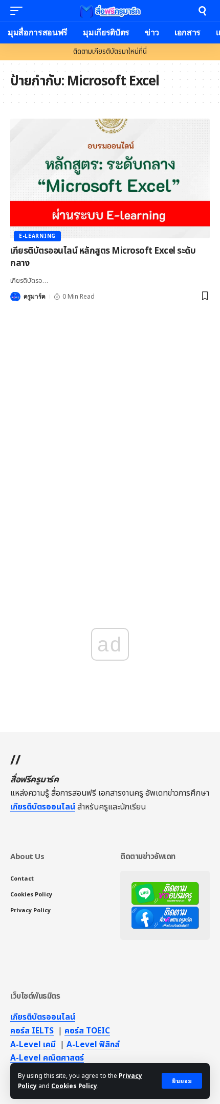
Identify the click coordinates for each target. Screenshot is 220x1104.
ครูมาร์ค (35, 296)
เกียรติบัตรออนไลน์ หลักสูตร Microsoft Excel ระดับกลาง (102, 257)
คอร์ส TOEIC (87, 1031)
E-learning (37, 236)
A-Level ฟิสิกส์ (93, 1045)
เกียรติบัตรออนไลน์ (42, 807)
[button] (182, 1081)
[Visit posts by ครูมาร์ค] (15, 296)
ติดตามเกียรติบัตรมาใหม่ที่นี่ (110, 52)
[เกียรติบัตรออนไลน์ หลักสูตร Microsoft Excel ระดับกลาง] (110, 178)
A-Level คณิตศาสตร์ (47, 1058)
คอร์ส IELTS (32, 1031)
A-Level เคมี (33, 1045)
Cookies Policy (74, 1086)
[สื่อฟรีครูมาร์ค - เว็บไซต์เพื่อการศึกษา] (110, 10)
